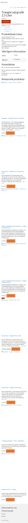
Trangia (8, 25)
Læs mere (17, 130)
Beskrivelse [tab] (7, 27)
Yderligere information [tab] (8, 29)
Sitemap (4, 516)
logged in (10, 73)
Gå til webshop (6, 21)
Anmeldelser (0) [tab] (8, 31)
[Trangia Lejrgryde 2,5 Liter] (9, 9)
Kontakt (3, 514)
